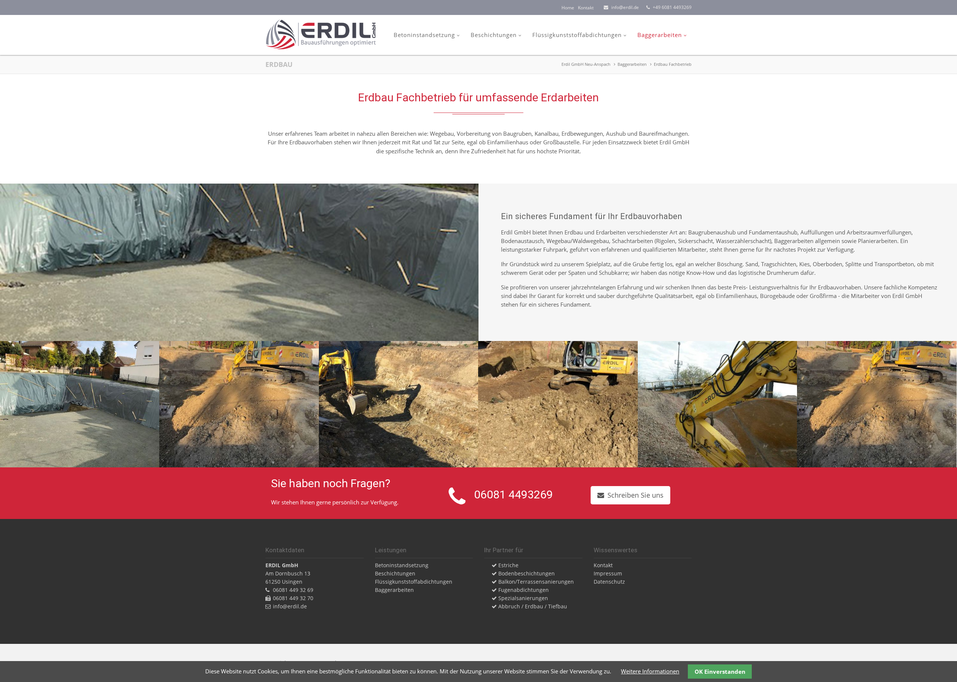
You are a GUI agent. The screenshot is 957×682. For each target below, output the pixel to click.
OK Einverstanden (720, 671)
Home (567, 7)
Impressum (608, 573)
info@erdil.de (625, 7)
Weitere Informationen (650, 671)
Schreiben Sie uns (635, 495)
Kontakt (586, 7)
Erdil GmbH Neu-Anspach (585, 64)
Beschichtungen (494, 35)
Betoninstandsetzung (424, 35)
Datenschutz (609, 581)
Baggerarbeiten (659, 35)
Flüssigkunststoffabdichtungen (577, 35)
